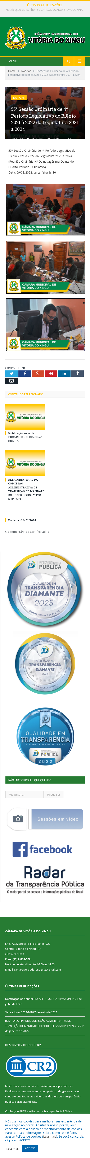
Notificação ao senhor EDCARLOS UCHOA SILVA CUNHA (25, 437)
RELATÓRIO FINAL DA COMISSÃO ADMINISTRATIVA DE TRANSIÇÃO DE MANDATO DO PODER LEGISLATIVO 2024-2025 (26, 489)
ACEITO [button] (30, 1148)
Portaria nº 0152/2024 (22, 520)
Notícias (18, 97)
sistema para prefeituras (57, 1086)
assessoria (34, 1091)
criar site (30, 1086)
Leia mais (49, 1136)
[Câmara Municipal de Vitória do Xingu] (45, 37)
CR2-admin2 (23, 138)
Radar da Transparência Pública (51, 1111)
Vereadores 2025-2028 (44, 10)
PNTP (22, 1111)
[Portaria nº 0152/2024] (25, 512)
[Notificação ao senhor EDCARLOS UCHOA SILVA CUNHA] (25, 417)
